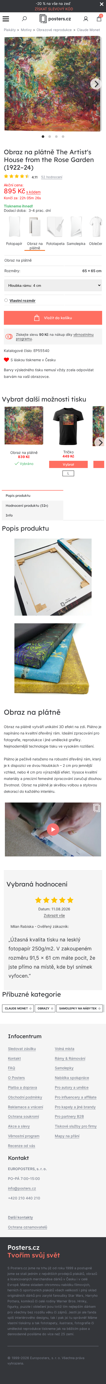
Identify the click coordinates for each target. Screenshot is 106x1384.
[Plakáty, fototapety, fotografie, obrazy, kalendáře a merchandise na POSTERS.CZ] (55, 18)
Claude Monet (16, 1008)
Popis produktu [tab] (18, 495)
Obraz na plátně (35, 245)
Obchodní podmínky (25, 1097)
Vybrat (68, 464)
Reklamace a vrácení (25, 1107)
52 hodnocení (51, 177)
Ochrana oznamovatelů (27, 1227)
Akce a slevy (19, 1126)
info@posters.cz (22, 1188)
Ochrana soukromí (23, 1116)
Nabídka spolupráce (72, 1077)
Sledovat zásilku (22, 1048)
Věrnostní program (23, 1136)
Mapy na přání (67, 1136)
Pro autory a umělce (72, 1087)
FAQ (11, 1068)
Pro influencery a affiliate (75, 1097)
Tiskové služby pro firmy (76, 1126)
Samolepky (64, 1068)
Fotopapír (14, 243)
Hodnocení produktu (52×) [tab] (27, 505)
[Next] (96, 84)
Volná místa (64, 1048)
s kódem (33, 192)
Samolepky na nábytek (78, 1008)
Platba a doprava (22, 1087)
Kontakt (14, 1058)
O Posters (16, 1077)
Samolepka (76, 243)
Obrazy (43, 1008)
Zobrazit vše (54, 915)
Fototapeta (55, 243)
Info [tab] (9, 515)
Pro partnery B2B (69, 1116)
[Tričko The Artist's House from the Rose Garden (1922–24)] (68, 426)
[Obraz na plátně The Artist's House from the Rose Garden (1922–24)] (24, 426)
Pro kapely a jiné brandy (75, 1107)
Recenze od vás (21, 1145)
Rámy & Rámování (70, 1058)
